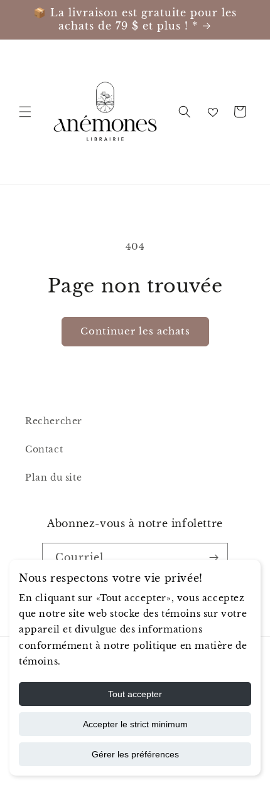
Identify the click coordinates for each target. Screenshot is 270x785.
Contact (44, 449)
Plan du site (53, 477)
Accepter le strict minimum (135, 724)
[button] (25, 111)
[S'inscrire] (213, 557)
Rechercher (53, 421)
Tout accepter (135, 694)
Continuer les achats (135, 331)
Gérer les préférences (135, 754)
